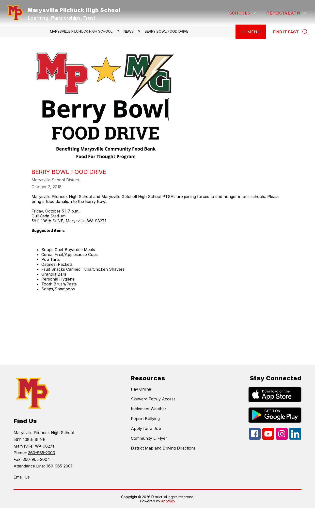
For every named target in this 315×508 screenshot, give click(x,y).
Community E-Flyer (149, 438)
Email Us (22, 477)
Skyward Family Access (153, 398)
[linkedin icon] (295, 438)
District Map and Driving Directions (163, 448)
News (129, 31)
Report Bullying (145, 418)
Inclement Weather (148, 408)
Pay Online (141, 389)
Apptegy (168, 501)
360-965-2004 (36, 459)
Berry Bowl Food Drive (166, 31)
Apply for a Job (146, 428)
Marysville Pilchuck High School (81, 31)
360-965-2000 (41, 452)
